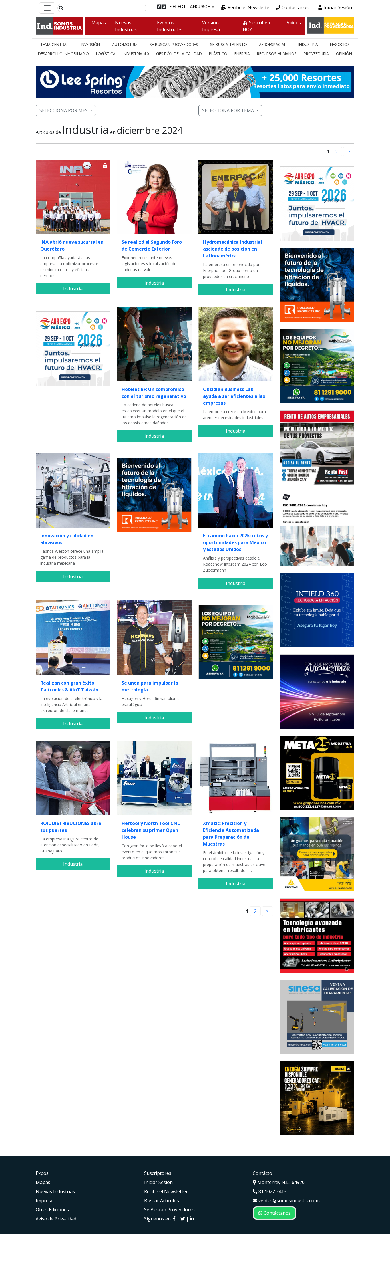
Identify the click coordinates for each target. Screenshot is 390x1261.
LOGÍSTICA (106, 53)
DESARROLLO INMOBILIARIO (63, 53)
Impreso (45, 1200)
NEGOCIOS (340, 44)
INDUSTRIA (308, 44)
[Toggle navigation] (47, 8)
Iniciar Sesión (337, 7)
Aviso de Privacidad (56, 1219)
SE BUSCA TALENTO (228, 44)
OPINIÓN (344, 53)
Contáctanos (294, 7)
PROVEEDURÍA (316, 53)
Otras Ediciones (52, 1209)
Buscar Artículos (161, 1200)
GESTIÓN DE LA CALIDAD (179, 53)
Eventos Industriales (169, 26)
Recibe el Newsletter (248, 7)
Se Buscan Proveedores (169, 1209)
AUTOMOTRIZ (125, 44)
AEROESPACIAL (272, 44)
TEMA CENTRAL (54, 44)
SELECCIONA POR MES (63, 110)
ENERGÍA (242, 53)
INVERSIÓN (90, 44)
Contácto (262, 1173)
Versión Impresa (211, 26)
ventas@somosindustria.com (288, 1200)
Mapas (98, 22)
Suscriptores (157, 1173)
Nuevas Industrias (126, 26)
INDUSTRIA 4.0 (136, 53)
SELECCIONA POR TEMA (228, 110)
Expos (42, 1173)
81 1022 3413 (271, 1191)
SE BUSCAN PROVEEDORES (174, 44)
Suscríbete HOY (257, 26)
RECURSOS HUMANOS (277, 53)
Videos (294, 22)
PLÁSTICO (218, 53)
